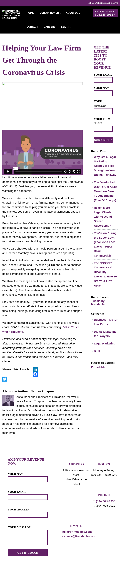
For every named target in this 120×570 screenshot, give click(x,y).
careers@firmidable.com (78, 536)
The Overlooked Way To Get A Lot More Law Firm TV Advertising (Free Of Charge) (105, 191)
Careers (49, 26)
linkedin (107, 528)
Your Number (100, 103)
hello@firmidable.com (103, 3)
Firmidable (98, 367)
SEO (97, 351)
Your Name (102, 87)
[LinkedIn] (42, 369)
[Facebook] (42, 374)
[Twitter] (42, 379)
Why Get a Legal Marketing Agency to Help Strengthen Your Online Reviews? (105, 165)
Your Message (19, 527)
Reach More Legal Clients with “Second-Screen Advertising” (103, 216)
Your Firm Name (102, 121)
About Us (72, 13)
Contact (32, 26)
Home (30, 13)
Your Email (103, 74)
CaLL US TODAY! (105, 13)
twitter (100, 528)
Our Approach (49, 13)
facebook (93, 528)
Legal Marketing (104, 343)
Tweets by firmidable (98, 302)
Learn (65, 26)
